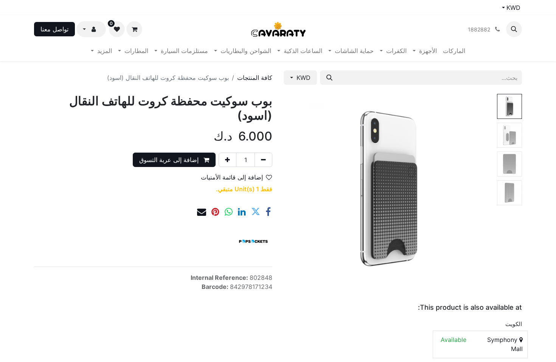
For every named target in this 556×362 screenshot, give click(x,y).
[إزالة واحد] (263, 160)
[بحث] (329, 77)
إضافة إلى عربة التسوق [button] (169, 160)
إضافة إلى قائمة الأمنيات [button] (232, 177)
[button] (514, 29)
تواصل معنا (54, 29)
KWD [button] (303, 77)
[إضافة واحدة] (227, 160)
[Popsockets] (253, 242)
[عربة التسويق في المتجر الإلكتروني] (134, 29)
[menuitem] (454, 50)
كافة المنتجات (254, 77)
